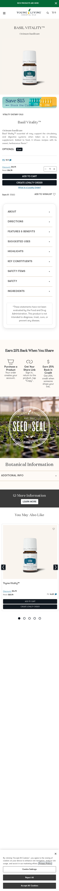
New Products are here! (28, 3)
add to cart (29, 176)
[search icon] (48, 12)
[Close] (55, 854)
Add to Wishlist (43, 194)
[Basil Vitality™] (29, 65)
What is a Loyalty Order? (29, 187)
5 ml (19, 149)
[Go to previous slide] (3, 567)
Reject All (29, 877)
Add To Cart (30, 601)
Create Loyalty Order (29, 182)
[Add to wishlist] (53, 528)
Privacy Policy (45, 863)
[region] (29, 870)
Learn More (30, 501)
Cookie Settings (29, 869)
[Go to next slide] (55, 567)
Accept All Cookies (29, 886)
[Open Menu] (4, 13)
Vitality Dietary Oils (13, 114)
